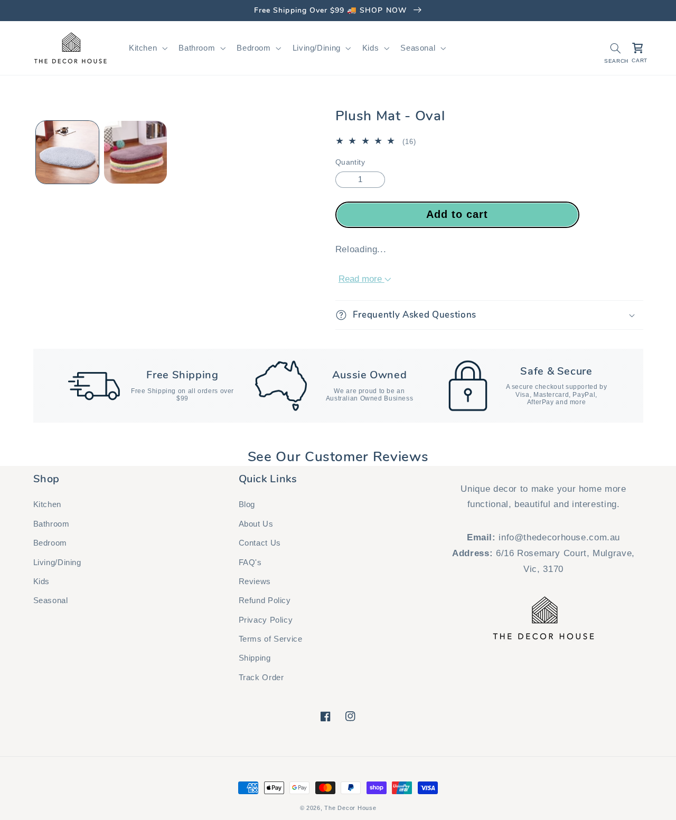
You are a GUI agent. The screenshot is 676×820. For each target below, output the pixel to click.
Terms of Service (271, 639)
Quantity (350, 162)
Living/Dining (57, 562)
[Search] (615, 48)
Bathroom (51, 524)
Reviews (255, 581)
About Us (256, 524)
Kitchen (47, 504)
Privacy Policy (266, 620)
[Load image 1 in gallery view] (67, 152)
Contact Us (260, 543)
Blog (247, 504)
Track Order (261, 677)
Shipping (255, 658)
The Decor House (350, 808)
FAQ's (250, 562)
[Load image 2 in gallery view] (135, 152)
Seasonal (50, 600)
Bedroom (50, 543)
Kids (41, 581)
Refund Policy (265, 600)
